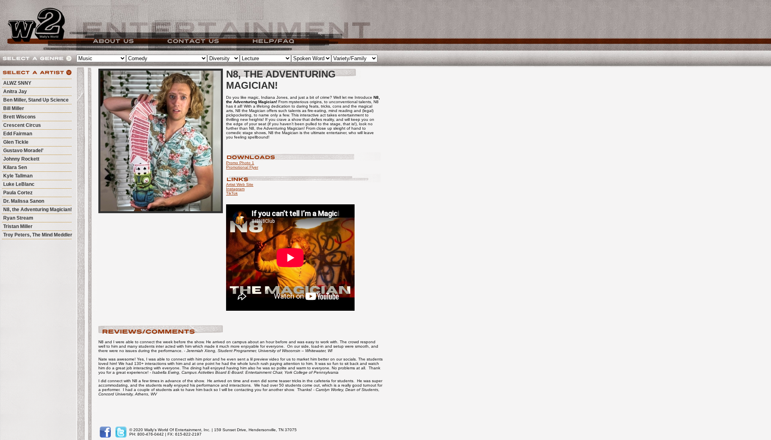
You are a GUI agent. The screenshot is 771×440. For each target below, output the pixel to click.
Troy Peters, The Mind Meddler (37, 235)
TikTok (232, 193)
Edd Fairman (17, 133)
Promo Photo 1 (240, 163)
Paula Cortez (18, 193)
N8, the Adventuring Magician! (37, 209)
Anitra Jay (15, 91)
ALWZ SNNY (17, 83)
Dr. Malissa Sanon (23, 201)
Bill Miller (13, 108)
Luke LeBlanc (19, 184)
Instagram (235, 189)
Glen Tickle (16, 142)
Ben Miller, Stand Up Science (36, 100)
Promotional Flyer (242, 167)
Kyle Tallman (18, 176)
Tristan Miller (18, 226)
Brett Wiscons (19, 117)
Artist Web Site (239, 184)
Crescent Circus (22, 125)
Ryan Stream (18, 218)
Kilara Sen (15, 167)
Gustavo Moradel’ (23, 150)
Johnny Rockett (21, 159)
